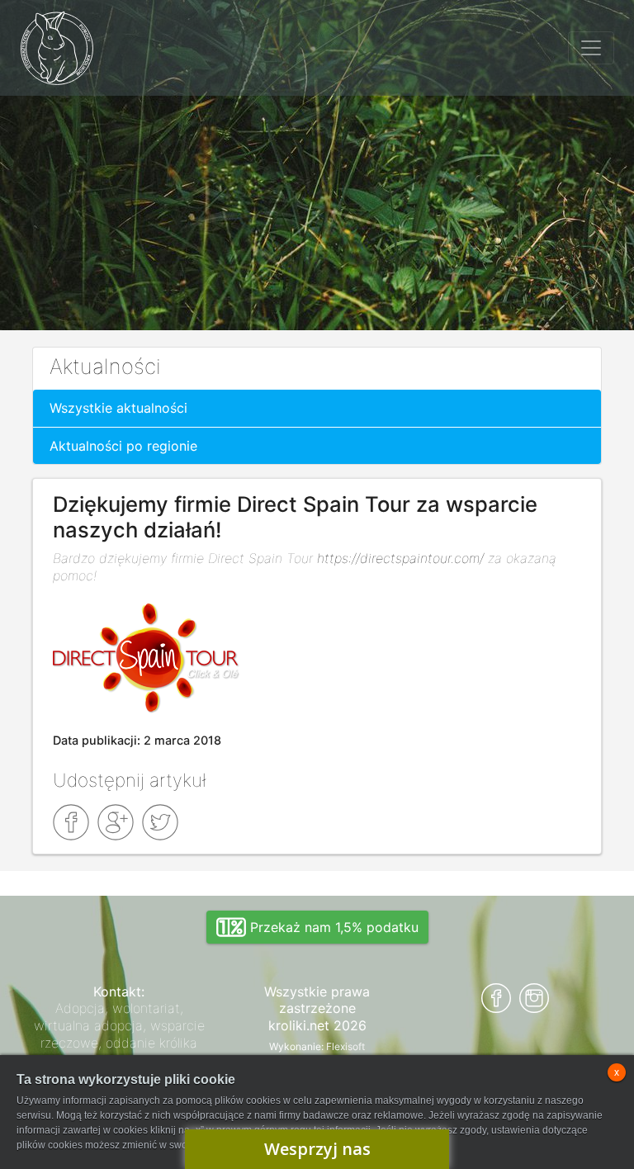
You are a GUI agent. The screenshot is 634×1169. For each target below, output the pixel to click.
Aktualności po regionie (123, 446)
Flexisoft (345, 1046)
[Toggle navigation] (591, 47)
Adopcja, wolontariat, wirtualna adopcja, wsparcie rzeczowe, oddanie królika (119, 1025)
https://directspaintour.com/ (400, 558)
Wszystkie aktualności (118, 408)
